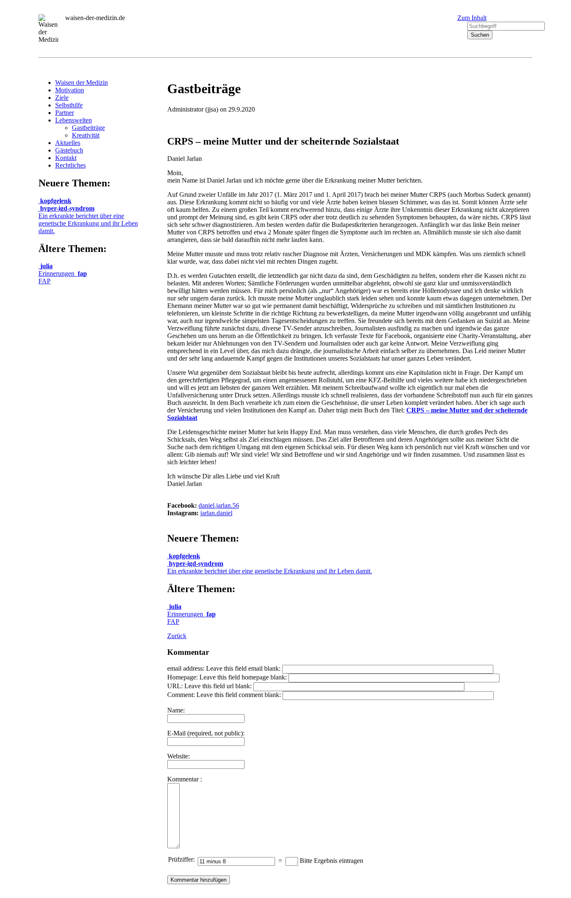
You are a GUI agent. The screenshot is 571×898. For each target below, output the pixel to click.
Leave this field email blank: (243, 668)
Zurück (176, 635)
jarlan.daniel (216, 512)
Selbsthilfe (69, 105)
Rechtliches (70, 165)
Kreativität (85, 135)
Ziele (62, 97)
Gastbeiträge (88, 127)
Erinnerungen (57, 269)
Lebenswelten (73, 120)
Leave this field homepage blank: (243, 677)
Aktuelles (67, 142)
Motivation (69, 90)
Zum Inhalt (472, 17)
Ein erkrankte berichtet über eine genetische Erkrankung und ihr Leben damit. (88, 219)
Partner (64, 112)
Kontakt (65, 157)
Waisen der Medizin (81, 82)
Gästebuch (69, 150)
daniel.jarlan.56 (219, 505)
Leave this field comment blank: (238, 694)
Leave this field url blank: (218, 685)
